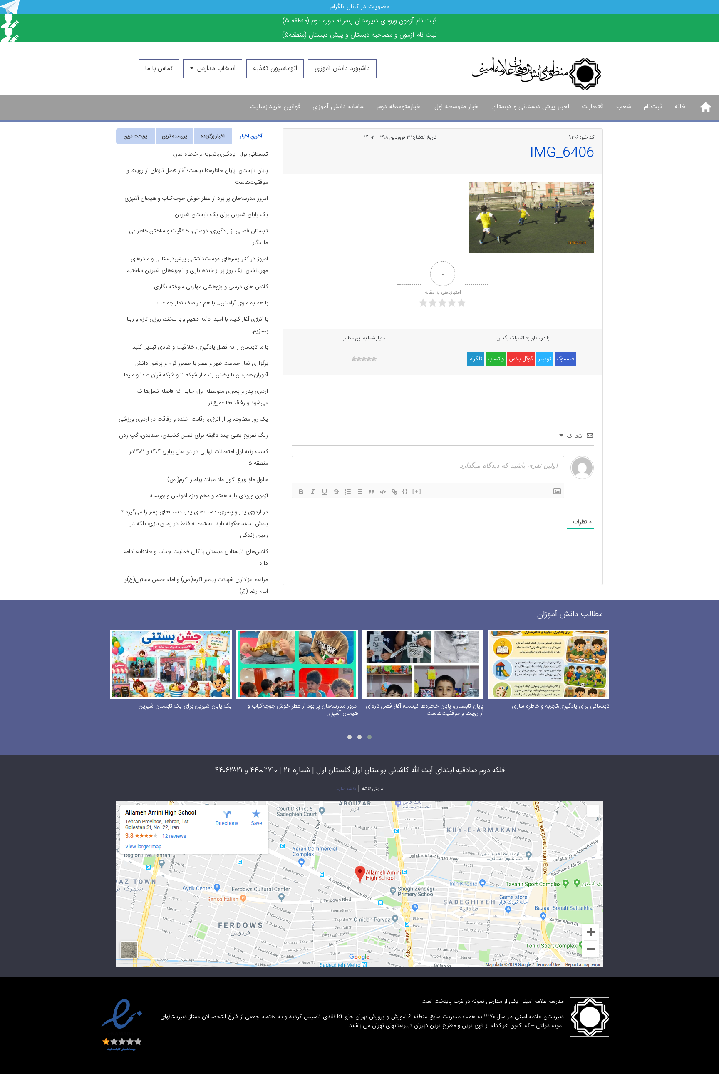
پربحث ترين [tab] (135, 136)
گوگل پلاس (521, 359)
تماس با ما (159, 68)
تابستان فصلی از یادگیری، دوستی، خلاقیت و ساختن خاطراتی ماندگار (198, 237)
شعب (623, 106)
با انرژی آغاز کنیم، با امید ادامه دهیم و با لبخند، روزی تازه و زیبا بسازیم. (197, 325)
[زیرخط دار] (324, 492)
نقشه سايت (345, 789)
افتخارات (593, 106)
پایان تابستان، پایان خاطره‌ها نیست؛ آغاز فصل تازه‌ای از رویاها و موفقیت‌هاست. (197, 176)
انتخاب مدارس (215, 68)
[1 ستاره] (374, 358)
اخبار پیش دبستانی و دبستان (530, 106)
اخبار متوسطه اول (457, 106)
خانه (680, 106)
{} (405, 491)
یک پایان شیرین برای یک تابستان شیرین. (220, 215)
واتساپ (496, 359)
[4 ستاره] (359, 358)
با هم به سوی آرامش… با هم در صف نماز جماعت (212, 303)
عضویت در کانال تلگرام (359, 6)
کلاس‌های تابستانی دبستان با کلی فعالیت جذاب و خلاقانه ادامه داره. (195, 557)
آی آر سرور (527, 1041)
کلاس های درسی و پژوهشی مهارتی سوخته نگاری (211, 287)
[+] (416, 491)
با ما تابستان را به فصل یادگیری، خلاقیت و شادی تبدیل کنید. (199, 347)
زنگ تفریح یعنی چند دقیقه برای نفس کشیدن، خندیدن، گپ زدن (193, 436)
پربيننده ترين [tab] (174, 136)
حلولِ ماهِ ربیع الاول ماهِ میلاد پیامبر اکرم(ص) (217, 480)
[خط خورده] (336, 492)
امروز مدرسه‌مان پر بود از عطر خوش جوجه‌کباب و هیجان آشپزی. (195, 199)
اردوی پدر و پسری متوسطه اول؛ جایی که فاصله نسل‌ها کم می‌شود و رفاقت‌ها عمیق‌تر (202, 397)
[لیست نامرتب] (359, 492)
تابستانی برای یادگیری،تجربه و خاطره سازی (219, 154)
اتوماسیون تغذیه (275, 68)
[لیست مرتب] (348, 492)
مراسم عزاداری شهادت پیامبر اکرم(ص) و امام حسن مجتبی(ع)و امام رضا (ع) (196, 585)
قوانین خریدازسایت (275, 106)
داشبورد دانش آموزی (342, 68)
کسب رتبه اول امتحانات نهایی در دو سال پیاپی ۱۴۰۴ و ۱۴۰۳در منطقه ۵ (198, 457)
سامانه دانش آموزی (338, 106)
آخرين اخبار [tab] (251, 136)
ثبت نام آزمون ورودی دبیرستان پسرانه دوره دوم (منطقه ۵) (359, 21)
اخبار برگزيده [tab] (213, 136)
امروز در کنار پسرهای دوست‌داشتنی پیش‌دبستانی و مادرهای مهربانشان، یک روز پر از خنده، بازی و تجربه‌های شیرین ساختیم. (196, 265)
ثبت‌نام (653, 106)
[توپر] (301, 492)
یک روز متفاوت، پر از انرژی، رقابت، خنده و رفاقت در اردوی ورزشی (193, 419)
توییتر (544, 359)
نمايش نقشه (373, 789)
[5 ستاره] (354, 358)
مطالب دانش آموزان (570, 614)
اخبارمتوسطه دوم (399, 106)
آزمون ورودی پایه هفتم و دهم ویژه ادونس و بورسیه (209, 496)
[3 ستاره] (364, 358)
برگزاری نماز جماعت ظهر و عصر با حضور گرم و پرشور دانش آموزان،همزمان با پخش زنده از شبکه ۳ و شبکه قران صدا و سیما (196, 369)
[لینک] (394, 492)
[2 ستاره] (369, 358)
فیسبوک (565, 359)
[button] (369, 737)
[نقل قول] (371, 492)
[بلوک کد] (383, 492)
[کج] (313, 492)
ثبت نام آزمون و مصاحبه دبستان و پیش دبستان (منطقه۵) (359, 35)
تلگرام (475, 359)
